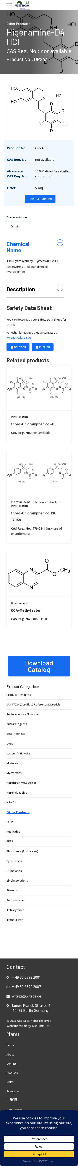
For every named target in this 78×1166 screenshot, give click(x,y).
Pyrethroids (14, 861)
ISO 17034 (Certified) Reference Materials (34, 501)
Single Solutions (17, 880)
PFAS (9, 841)
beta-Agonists (15, 734)
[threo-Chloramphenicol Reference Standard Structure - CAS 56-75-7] (39, 473)
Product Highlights (18, 695)
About (10, 1054)
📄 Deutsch (18, 347)
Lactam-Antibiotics (18, 753)
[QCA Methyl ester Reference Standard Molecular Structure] (39, 574)
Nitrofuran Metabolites (21, 783)
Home (10, 1045)
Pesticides (13, 832)
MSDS (10, 1082)
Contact (11, 1063)
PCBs (9, 822)
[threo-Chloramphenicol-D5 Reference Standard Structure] (39, 388)
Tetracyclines (15, 910)
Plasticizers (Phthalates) (22, 851)
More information (40, 198)
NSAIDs (11, 802)
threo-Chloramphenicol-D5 (34, 424)
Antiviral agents (16, 724)
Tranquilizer (14, 920)
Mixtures (12, 763)
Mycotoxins (14, 773)
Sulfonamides (15, 900)
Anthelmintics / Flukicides (23, 714)
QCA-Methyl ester (26, 610)
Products (12, 1073)
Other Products (18, 23)
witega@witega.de (18, 337)
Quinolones (14, 871)
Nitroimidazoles (16, 793)
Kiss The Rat (41, 1026)
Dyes (9, 744)
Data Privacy (14, 1110)
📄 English (43, 347)
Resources (13, 1091)
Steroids (12, 890)
